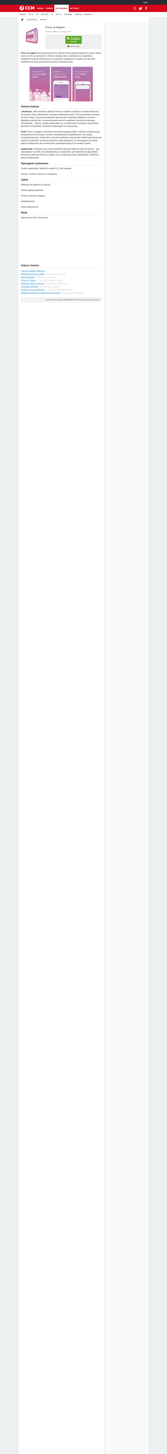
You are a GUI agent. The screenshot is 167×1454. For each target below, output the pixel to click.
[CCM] (27, 8)
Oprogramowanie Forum (51, 280)
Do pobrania (61, 8)
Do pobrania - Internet (50, 286)
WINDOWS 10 (88, 14)
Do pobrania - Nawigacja (73, 293)
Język (145, 2)
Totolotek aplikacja (29, 286)
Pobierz (75, 39)
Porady (49, 8)
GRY (37, 14)
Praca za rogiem (28, 280)
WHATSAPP (44, 14)
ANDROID (23, 14)
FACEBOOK (78, 14)
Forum (40, 8)
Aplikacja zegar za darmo (32, 283)
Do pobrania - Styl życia (57, 283)
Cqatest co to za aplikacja (33, 289)
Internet (43, 20)
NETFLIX (59, 14)
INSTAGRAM (68, 14)
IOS (52, 14)
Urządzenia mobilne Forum (60, 289)
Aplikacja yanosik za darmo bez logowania (40, 293)
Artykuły (74, 8)
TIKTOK (30, 14)
